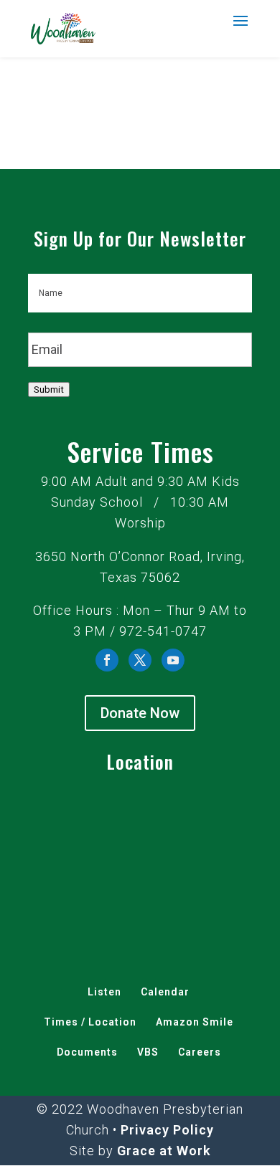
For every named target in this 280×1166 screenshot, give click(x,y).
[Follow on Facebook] (106, 660)
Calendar (165, 992)
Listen (104, 992)
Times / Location (90, 1022)
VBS (148, 1052)
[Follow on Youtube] (173, 660)
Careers (199, 1052)
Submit (49, 389)
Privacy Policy (167, 1129)
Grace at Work (163, 1150)
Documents (87, 1052)
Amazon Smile (194, 1022)
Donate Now (140, 713)
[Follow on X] (140, 660)
